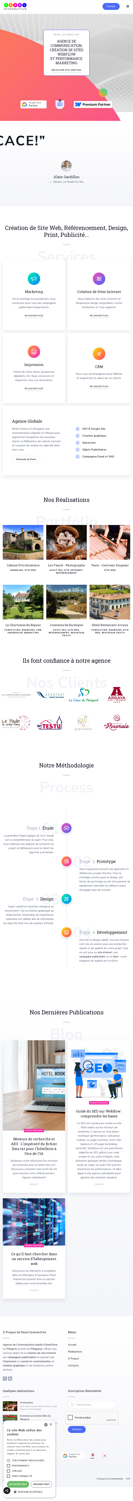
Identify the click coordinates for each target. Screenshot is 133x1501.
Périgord (11, 1349)
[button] (127, 6)
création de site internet (41, 1353)
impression (10, 1361)
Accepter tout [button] (18, 1484)
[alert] (29, 1459)
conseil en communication (36, 1361)
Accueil (72, 1344)
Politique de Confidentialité (110, 1478)
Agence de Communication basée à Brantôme (30, 1344)
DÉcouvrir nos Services (66, 70)
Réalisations (75, 1351)
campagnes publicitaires (22, 1357)
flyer (115, 956)
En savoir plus (23, 1453)
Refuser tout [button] (41, 1484)
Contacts (73, 1365)
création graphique (14, 1365)
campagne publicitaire (92, 956)
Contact (111, 6)
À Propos (73, 1358)
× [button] (50, 1424)
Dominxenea (26, 1402)
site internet (104, 952)
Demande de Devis (26, 459)
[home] (15, 6)
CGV (128, 1478)
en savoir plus (99, 315)
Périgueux (36, 1349)
